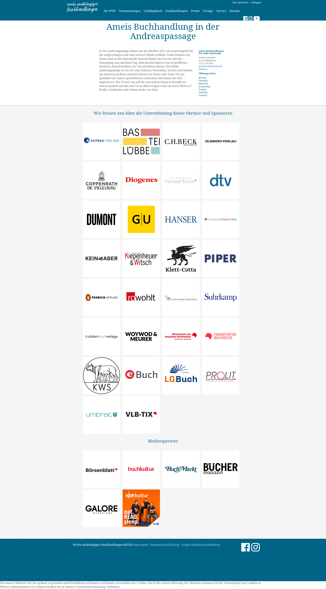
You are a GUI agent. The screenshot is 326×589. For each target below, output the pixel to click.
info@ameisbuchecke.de (210, 66)
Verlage (208, 11)
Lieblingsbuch (153, 11)
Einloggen (256, 2)
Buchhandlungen (177, 11)
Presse (195, 11)
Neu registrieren (240, 2)
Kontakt (235, 11)
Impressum (140, 544)
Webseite (203, 69)
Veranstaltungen (129, 11)
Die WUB (109, 11)
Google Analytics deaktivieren (200, 544)
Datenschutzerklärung (164, 544)
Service (221, 11)
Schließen (113, 586)
